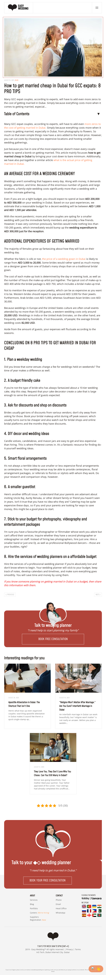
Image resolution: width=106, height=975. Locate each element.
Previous (10, 594)
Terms (78, 949)
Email (58, 904)
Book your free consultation (48, 880)
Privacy (69, 949)
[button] (97, 7)
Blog (32, 904)
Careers (39, 912)
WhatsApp (60, 912)
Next (97, 594)
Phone (59, 900)
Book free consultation (53, 639)
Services (34, 900)
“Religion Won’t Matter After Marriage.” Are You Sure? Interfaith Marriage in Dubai (77, 706)
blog (16, 80)
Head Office (61, 908)
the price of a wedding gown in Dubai (64, 259)
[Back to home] (18, 7)
